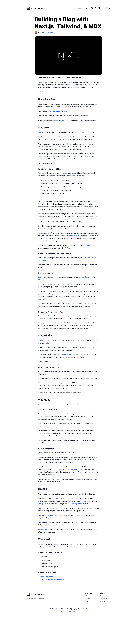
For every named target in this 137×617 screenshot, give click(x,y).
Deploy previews (44, 504)
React (43, 137)
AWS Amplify (51, 515)
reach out (82, 547)
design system (67, 355)
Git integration (76, 504)
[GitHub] (92, 8)
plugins (40, 287)
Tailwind (58, 111)
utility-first (54, 340)
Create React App (44, 316)
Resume (102, 596)
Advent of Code (105, 601)
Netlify (40, 515)
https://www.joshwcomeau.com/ (52, 580)
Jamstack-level (73, 236)
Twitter (87, 601)
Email (86, 604)
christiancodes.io (90, 245)
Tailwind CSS (42, 340)
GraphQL (84, 277)
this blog (55, 498)
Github (87, 596)
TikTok (67, 248)
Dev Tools (103, 598)
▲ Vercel (64, 498)
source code (66, 120)
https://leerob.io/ (47, 576)
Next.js (52, 111)
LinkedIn (87, 598)
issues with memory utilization (73, 469)
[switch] (107, 8)
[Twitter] (99, 8)
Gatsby (85, 258)
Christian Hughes (47, 32)
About (85, 8)
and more (45, 197)
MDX (65, 111)
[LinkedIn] (95, 8)
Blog (79, 8)
